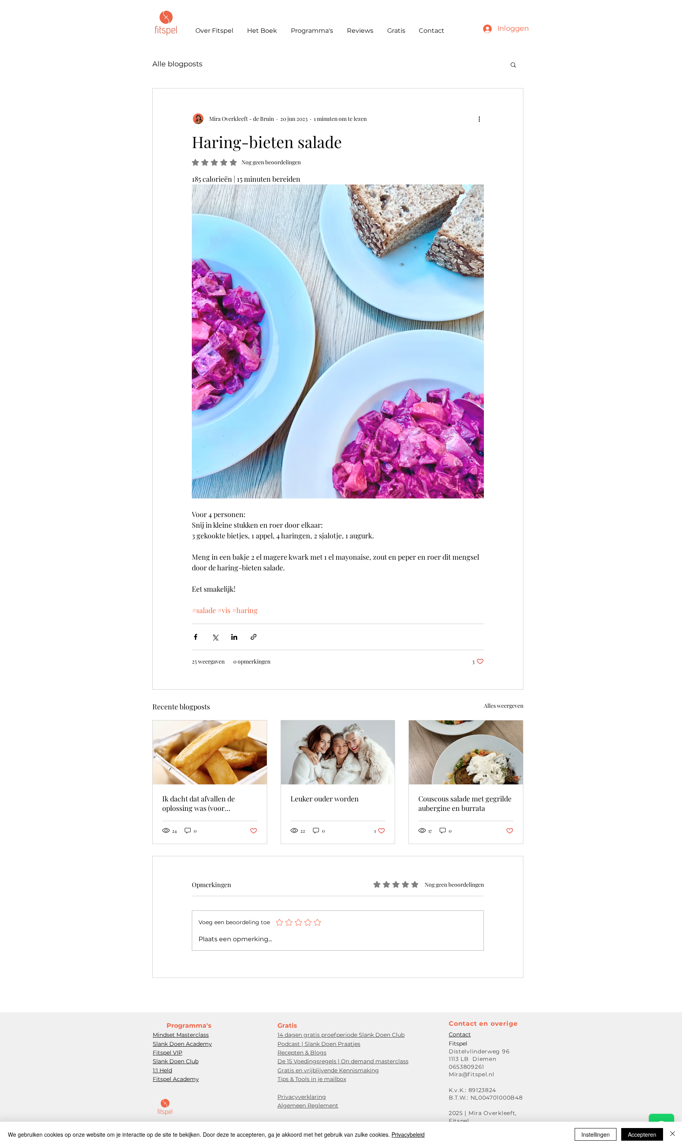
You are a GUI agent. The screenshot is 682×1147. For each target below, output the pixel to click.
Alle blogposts (177, 64)
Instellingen (595, 1134)
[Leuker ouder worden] (338, 752)
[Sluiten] (672, 1134)
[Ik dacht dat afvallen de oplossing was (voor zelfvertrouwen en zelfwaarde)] (210, 752)
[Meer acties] (479, 118)
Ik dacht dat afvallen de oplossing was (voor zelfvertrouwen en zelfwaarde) (198, 803)
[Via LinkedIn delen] (234, 637)
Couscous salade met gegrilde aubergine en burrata (465, 803)
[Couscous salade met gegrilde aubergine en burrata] (466, 752)
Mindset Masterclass (181, 1034)
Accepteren (642, 1134)
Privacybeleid (408, 1134)
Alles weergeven (503, 705)
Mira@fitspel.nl (472, 1074)
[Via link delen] (253, 637)
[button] (513, 64)
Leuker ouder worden (324, 798)
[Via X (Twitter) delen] (215, 637)
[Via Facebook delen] (195, 637)
